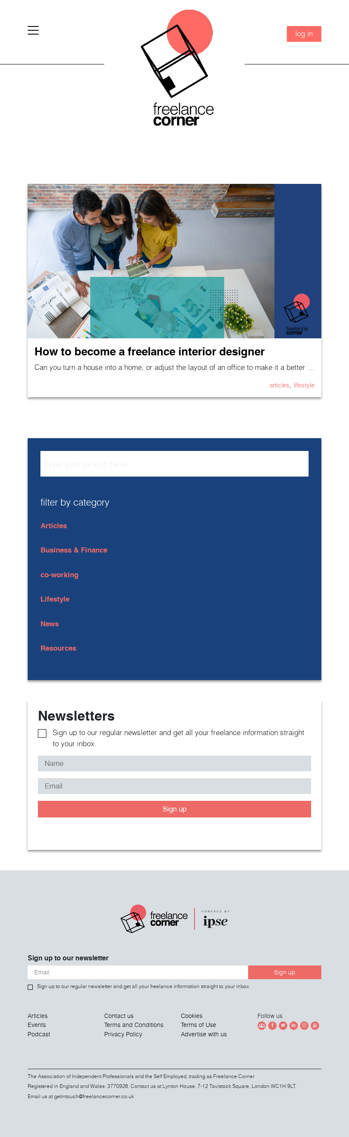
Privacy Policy (123, 1034)
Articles (279, 385)
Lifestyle (304, 385)
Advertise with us (204, 1034)
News (49, 623)
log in (304, 33)
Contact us (119, 1015)
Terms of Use (198, 1024)
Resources (58, 647)
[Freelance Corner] (174, 70)
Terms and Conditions (133, 1024)
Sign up (174, 809)
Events (37, 1024)
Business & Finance (73, 549)
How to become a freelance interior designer (149, 351)
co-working (59, 574)
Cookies (192, 1015)
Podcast (39, 1034)
